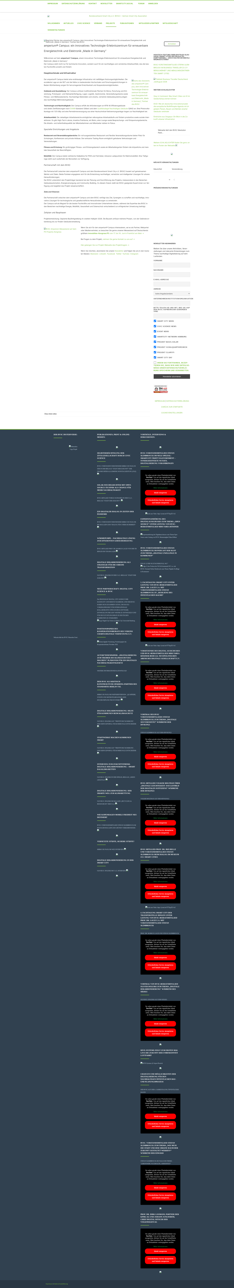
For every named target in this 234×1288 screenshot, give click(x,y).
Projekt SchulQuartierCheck (172, 347)
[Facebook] (163, 9)
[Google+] (132, 414)
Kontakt (93, 3)
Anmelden (153, 3)
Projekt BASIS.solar (167, 342)
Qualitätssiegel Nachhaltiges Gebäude (112, 108)
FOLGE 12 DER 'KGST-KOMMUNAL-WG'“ (154, 563)
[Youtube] (173, 9)
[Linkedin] (182, 9)
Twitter (119, 254)
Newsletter (106, 3)
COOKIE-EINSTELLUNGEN (171, 413)
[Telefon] (158, 9)
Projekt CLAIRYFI (165, 352)
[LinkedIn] (137, 414)
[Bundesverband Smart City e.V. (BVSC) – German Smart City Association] (117, 16)
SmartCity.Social (124, 3)
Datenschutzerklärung (73, 3)
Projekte (110, 23)
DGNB (72, 108)
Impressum (53, 3)
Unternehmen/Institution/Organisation (173, 299)
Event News (163, 331)
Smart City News (165, 321)
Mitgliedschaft (170, 23)
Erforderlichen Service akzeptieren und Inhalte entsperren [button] (160, 501)
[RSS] (187, 9)
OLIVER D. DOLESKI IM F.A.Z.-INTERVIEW (111, 871)
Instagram (134, 254)
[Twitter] (168, 9)
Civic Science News (166, 326)
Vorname (158, 260)
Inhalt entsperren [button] (160, 493)
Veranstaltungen (56, 30)
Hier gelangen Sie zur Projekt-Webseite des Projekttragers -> (105, 245)
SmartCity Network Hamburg (172, 337)
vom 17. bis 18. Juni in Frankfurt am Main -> (116, 233)
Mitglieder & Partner (149, 23)
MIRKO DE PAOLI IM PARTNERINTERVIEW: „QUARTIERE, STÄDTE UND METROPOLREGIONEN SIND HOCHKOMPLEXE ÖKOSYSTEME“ (116, 697)
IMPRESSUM (160, 401)
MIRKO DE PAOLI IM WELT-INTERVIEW (110, 849)
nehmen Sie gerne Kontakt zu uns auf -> (119, 239)
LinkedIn (102, 254)
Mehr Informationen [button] (160, 488)
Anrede (157, 289)
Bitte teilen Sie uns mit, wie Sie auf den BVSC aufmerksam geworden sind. (172, 309)
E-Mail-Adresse (161, 280)
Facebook (111, 254)
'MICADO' (111, 613)
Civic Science (83, 23)
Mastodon (94, 254)
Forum (141, 3)
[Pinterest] (128, 414)
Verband (98, 23)
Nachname (159, 270)
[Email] (147, 414)
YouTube (125, 254)
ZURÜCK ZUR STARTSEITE (172, 407)
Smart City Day (164, 357)
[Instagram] (178, 9)
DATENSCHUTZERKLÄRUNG (177, 401)
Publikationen (127, 23)
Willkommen (54, 23)
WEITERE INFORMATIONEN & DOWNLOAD (112, 671)
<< (169, 179)
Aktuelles (68, 23)
